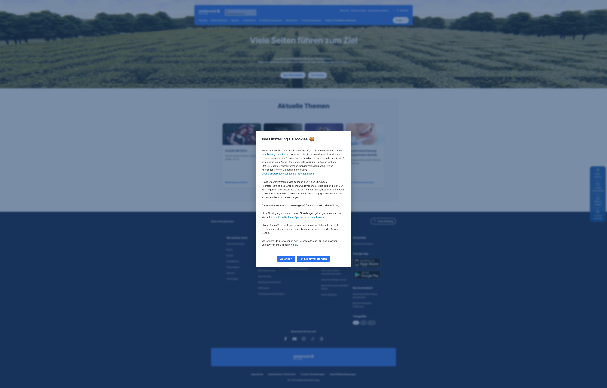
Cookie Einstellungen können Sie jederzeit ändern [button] (288, 173)
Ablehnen (286, 258)
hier (295, 244)
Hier (304, 154)
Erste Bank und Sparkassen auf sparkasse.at (301, 217)
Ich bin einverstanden (313, 258)
